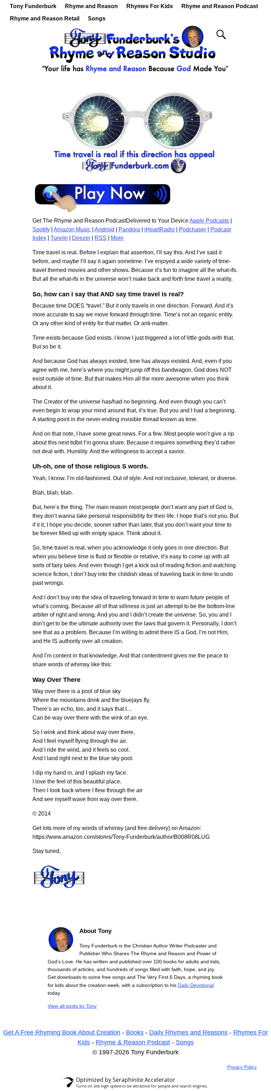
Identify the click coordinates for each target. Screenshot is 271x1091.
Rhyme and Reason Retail (44, 19)
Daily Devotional (196, 985)
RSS (101, 238)
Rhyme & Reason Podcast (133, 1042)
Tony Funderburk (33, 6)
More (117, 238)
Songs (97, 19)
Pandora (129, 229)
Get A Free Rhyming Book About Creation (61, 1032)
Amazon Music (72, 229)
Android (104, 229)
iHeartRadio (159, 229)
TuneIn (59, 238)
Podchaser (192, 229)
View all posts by (72, 1006)
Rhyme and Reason (91, 6)
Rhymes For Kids (149, 6)
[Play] (103, 212)
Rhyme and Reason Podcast (219, 6)
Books (135, 1032)
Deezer (81, 238)
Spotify (41, 229)
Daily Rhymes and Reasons (188, 1032)
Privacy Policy (242, 1067)
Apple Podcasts (209, 221)
